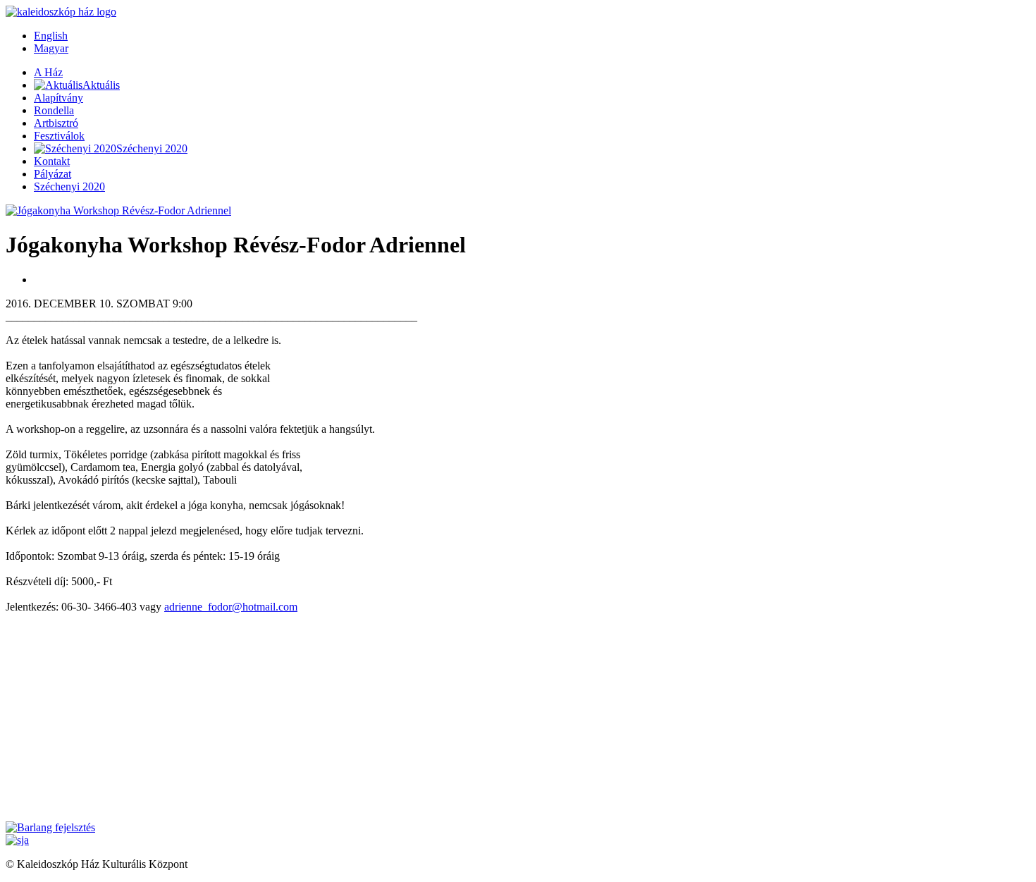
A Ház (48, 72)
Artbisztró (56, 123)
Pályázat (52, 174)
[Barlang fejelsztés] (50, 827)
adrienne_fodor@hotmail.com (230, 607)
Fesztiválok (59, 136)
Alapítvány (58, 98)
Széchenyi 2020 (69, 186)
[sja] (17, 840)
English (51, 36)
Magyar (51, 48)
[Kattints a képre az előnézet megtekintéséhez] (118, 210)
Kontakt (52, 161)
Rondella (54, 110)
